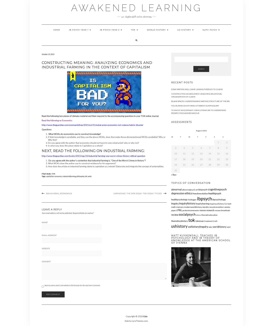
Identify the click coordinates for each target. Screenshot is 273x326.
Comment (46, 261)
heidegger (192, 200)
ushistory (179, 226)
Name (45, 222)
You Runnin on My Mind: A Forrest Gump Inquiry (195, 106)
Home (56, 30)
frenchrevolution (200, 193)
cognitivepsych (217, 189)
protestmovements (190, 210)
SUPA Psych (210, 30)
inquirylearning (202, 203)
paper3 (174, 210)
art (197, 189)
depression (177, 193)
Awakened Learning (136, 7)
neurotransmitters (216, 207)
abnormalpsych (188, 189)
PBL (179, 210)
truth (215, 221)
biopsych (202, 189)
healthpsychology (179, 199)
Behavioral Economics (59, 193)
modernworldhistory (193, 207)
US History (184, 30)
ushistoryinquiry (198, 226)
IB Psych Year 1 (79, 30)
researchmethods (222, 210)
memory (180, 207)
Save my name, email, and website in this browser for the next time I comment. (72, 285)
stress (198, 215)
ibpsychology (219, 199)
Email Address (49, 235)
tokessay (199, 221)
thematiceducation (209, 215)
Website (46, 248)
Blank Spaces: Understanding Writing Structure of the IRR (200, 101)
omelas (227, 207)
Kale (145, 316)
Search (201, 69)
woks (89, 176)
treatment (208, 221)
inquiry (175, 203)
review (174, 214)
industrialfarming (69, 176)
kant (229, 204)
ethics (188, 193)
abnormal (176, 189)
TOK (133, 30)
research (210, 210)
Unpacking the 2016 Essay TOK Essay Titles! (137, 193)
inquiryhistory (187, 203)
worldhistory (219, 226)
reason (203, 210)
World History (157, 30)
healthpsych (214, 193)
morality (205, 207)
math (173, 207)
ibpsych (204, 198)
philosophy (80, 176)
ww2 (228, 227)
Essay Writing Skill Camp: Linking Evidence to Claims (197, 89)
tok (86, 176)
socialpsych (187, 214)
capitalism (50, 176)
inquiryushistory (217, 204)
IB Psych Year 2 (110, 30)
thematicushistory (179, 221)
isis (225, 204)
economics (58, 176)
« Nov (173, 174)
